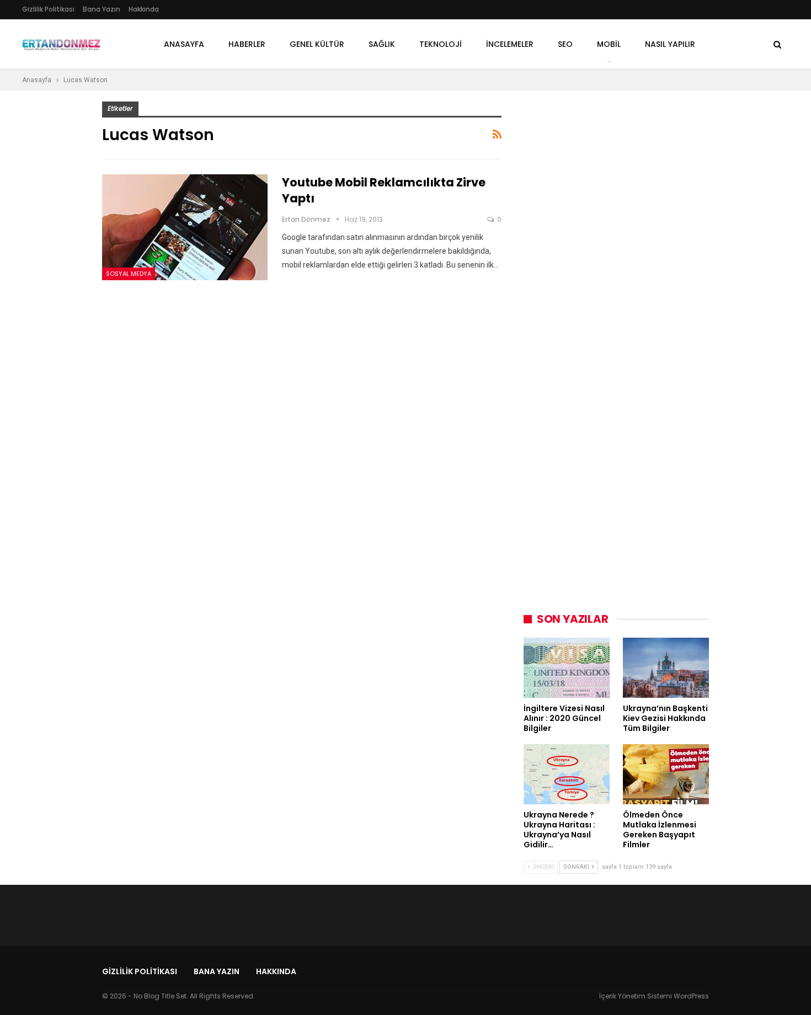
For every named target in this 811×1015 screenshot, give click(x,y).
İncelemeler (509, 44)
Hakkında (144, 9)
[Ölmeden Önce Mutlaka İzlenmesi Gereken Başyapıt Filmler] (666, 774)
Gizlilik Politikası (48, 9)
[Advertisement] (606, 266)
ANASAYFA (184, 44)
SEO (565, 44)
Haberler (246, 44)
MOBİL (609, 44)
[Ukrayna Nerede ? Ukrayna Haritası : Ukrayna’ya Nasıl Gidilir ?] (567, 774)
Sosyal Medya (128, 273)
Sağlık (382, 44)
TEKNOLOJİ (440, 44)
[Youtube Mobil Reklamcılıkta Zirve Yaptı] (185, 227)
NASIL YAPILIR (670, 44)
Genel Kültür (317, 44)
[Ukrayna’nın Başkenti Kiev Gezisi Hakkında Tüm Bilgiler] (666, 668)
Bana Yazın (101, 9)
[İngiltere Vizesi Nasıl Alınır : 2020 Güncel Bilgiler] (567, 668)
